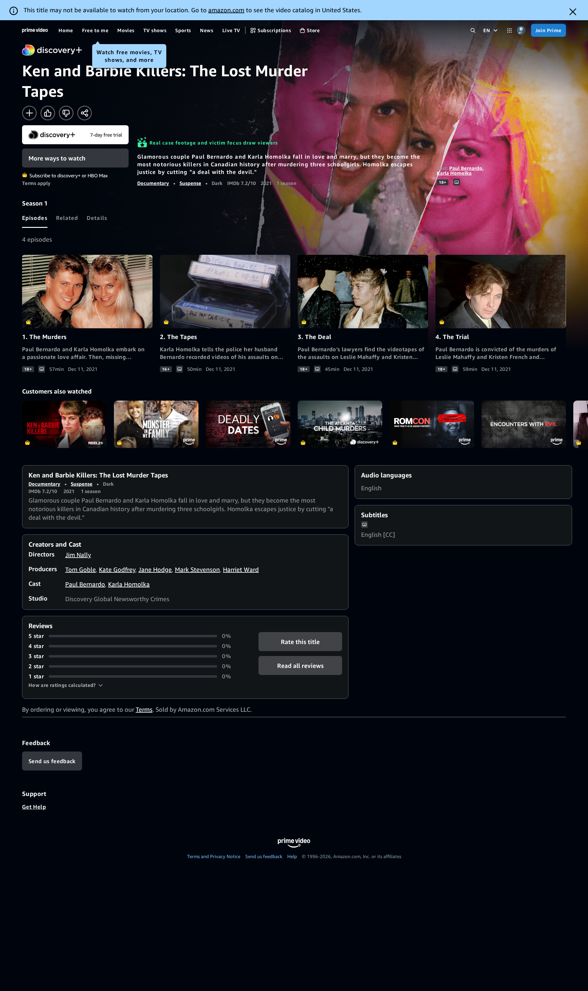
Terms (144, 709)
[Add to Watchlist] (29, 113)
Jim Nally (78, 554)
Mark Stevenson (197, 569)
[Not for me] (66, 113)
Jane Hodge (155, 569)
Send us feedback (263, 856)
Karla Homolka (454, 173)
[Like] (47, 113)
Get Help (34, 806)
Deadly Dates (248, 424)
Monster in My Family (156, 424)
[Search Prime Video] (473, 30)
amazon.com (226, 9)
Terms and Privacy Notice (213, 856)
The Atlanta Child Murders (340, 424)
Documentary (153, 183)
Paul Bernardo (465, 168)
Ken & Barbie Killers (64, 424)
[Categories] (509, 30)
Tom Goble (80, 569)
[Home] (35, 30)
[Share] (84, 113)
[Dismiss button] (573, 11)
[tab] (34, 218)
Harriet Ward (241, 569)
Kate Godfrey (117, 569)
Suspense (190, 183)
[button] (65, 685)
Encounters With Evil (523, 424)
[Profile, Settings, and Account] (521, 30)
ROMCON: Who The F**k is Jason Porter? (432, 424)
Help (292, 856)
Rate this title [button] (300, 641)
